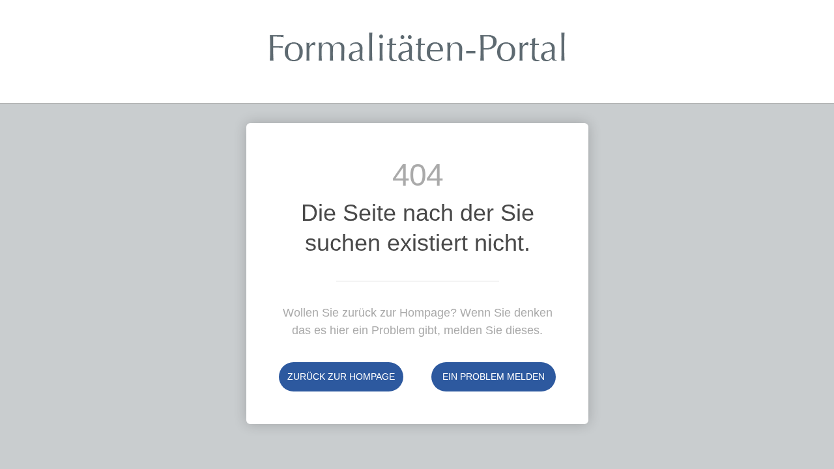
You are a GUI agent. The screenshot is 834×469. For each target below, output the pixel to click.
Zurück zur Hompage (341, 376)
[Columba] (417, 56)
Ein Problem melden (493, 376)
